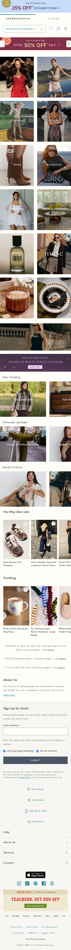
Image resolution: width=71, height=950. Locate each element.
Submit (35, 760)
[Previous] (3, 43)
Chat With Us (38, 821)
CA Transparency (49, 927)
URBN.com (33, 933)
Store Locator (38, 789)
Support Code (47, 933)
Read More (9, 695)
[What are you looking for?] (42, 28)
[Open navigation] (65, 28)
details (50, 650)
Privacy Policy (25, 777)
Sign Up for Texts (37, 811)
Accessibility (18, 933)
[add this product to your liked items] (25, 523)
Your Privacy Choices (35, 939)
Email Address (11, 725)
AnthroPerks (38, 800)
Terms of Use (32, 927)
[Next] (68, 43)
